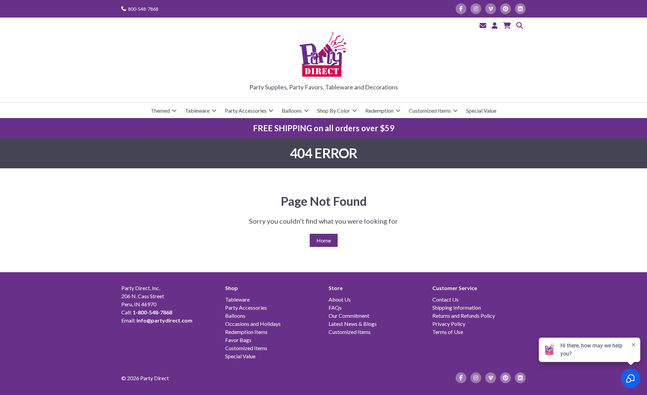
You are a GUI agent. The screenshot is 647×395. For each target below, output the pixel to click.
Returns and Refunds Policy (463, 315)
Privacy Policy (448, 323)
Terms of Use (447, 332)
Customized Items (430, 110)
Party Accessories (246, 110)
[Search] (520, 25)
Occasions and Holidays (253, 323)
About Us (340, 299)
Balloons (292, 110)
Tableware (197, 110)
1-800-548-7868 (152, 312)
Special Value (481, 110)
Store (336, 288)
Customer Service (454, 288)
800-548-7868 (143, 9)
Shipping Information (456, 307)
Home (323, 240)
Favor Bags (238, 340)
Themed (160, 110)
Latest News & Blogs (353, 323)
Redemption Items (246, 332)
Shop (231, 288)
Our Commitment (349, 315)
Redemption (379, 110)
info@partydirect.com (164, 320)
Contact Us (445, 299)
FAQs (335, 307)
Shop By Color (333, 110)
